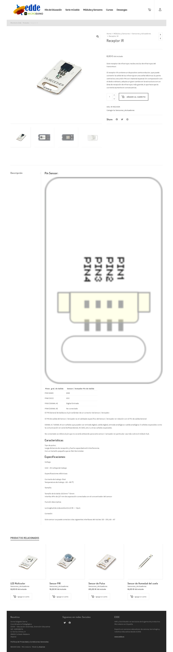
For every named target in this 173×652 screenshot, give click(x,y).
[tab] (26, 173)
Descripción (17, 173)
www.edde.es (119, 637)
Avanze (42, 647)
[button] (97, 36)
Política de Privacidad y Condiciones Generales (30, 642)
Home (109, 34)
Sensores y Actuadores (141, 34)
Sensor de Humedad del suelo (143, 583)
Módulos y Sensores (121, 34)
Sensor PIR (55, 583)
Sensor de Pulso (97, 583)
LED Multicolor (18, 583)
